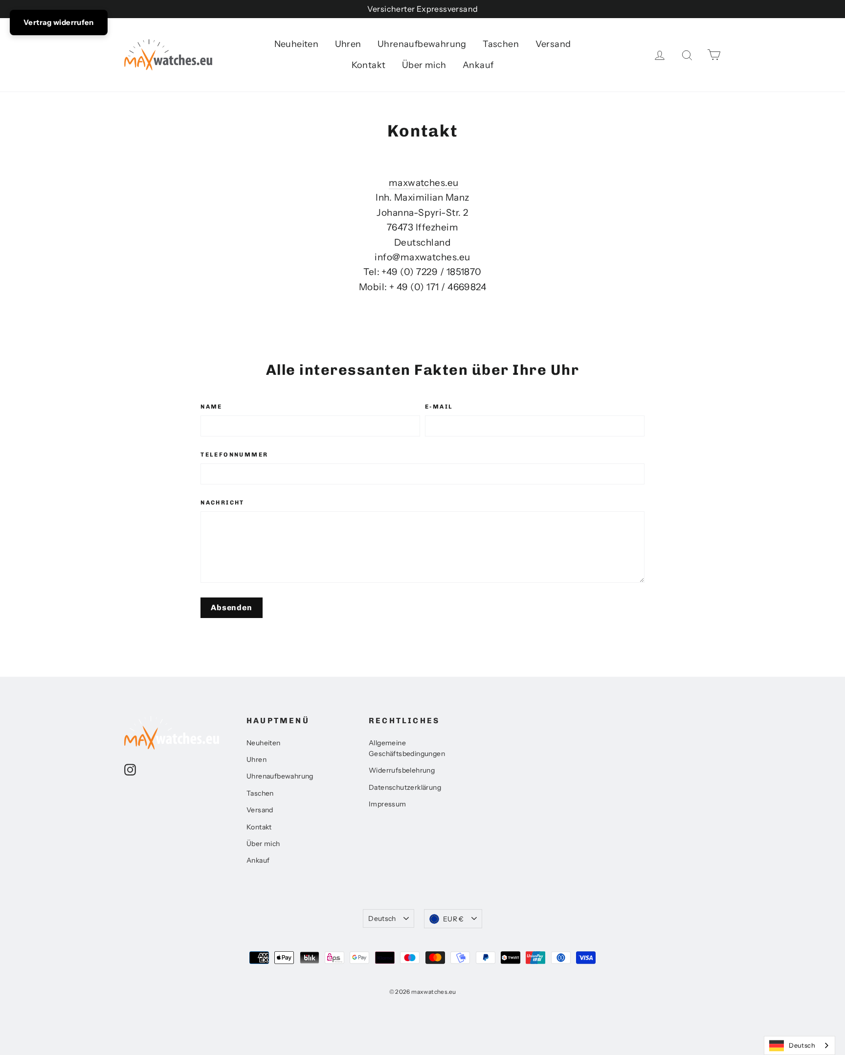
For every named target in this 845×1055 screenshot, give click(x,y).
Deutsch (382, 918)
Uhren (348, 44)
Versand (553, 44)
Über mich (424, 65)
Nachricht (222, 502)
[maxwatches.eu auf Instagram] (130, 769)
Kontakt (369, 65)
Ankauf (478, 65)
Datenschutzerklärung (405, 787)
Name (211, 406)
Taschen (501, 44)
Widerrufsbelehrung (402, 770)
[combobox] (799, 1045)
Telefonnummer (234, 454)
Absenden (231, 607)
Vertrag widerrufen (58, 22)
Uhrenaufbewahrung (422, 44)
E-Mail (439, 406)
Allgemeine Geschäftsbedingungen (407, 748)
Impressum (387, 804)
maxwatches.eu (424, 182)
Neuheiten (296, 44)
